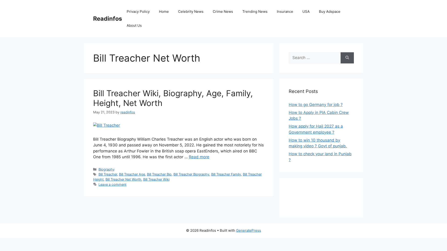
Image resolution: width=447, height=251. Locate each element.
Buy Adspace (329, 11)
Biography (106, 169)
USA (306, 11)
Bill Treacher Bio (159, 174)
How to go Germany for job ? (316, 104)
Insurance (285, 11)
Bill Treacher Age (132, 174)
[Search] (347, 57)
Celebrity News (190, 11)
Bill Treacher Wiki (156, 179)
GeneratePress (248, 230)
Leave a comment (112, 184)
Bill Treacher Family (226, 174)
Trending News (255, 11)
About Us (134, 25)
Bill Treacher (107, 174)
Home (164, 11)
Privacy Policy (138, 11)
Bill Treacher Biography (191, 174)
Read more (199, 157)
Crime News (223, 11)
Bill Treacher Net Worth (123, 179)
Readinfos (107, 18)
